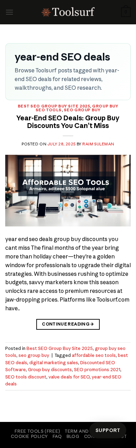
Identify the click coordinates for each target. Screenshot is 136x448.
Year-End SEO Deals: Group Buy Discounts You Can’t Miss (68, 122)
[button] (9, 12)
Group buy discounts (50, 369)
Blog (73, 436)
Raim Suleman (98, 144)
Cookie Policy (29, 436)
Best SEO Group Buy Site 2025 (54, 106)
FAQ (57, 436)
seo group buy (82, 109)
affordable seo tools (94, 355)
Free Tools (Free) (37, 431)
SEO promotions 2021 (97, 369)
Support (108, 430)
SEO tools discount (25, 376)
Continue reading (68, 324)
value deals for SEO (69, 376)
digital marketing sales (53, 362)
